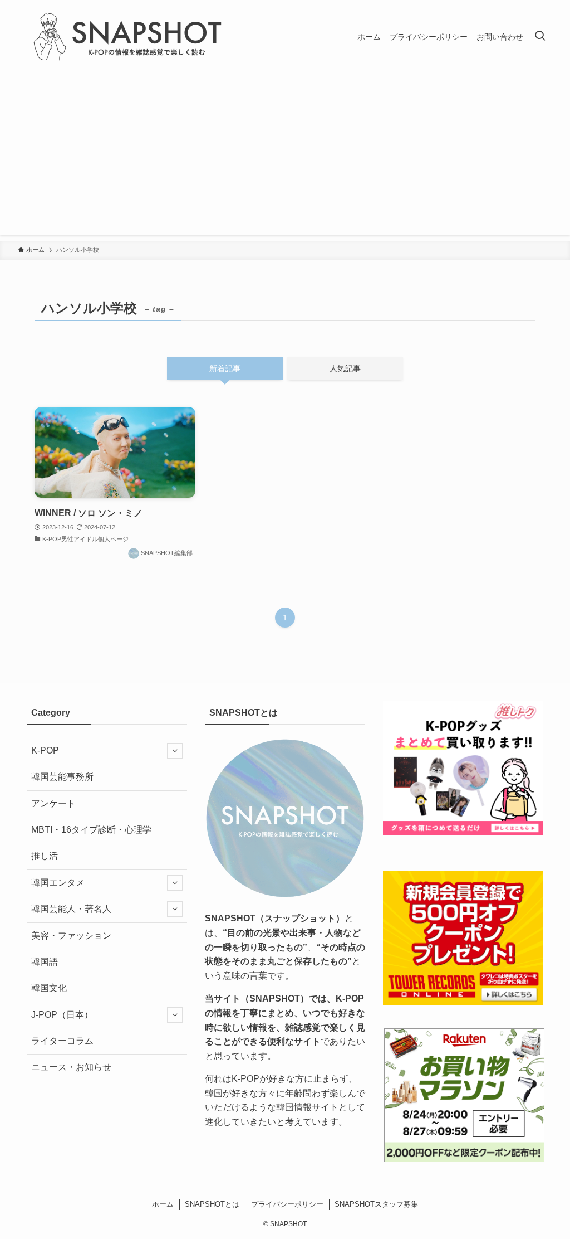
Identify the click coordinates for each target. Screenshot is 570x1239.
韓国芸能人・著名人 (71, 909)
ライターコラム (62, 1041)
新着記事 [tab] (224, 368)
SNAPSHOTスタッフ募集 (376, 1204)
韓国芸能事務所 (62, 776)
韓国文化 (49, 988)
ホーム (163, 1204)
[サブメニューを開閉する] (175, 751)
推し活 (44, 856)
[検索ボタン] (540, 37)
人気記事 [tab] (345, 368)
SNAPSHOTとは (212, 1204)
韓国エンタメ (58, 882)
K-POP (45, 750)
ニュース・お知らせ (71, 1067)
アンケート (53, 803)
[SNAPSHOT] (129, 37)
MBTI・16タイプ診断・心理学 (91, 829)
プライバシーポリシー (287, 1204)
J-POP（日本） (62, 1014)
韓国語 (44, 961)
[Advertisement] (285, 157)
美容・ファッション (71, 935)
